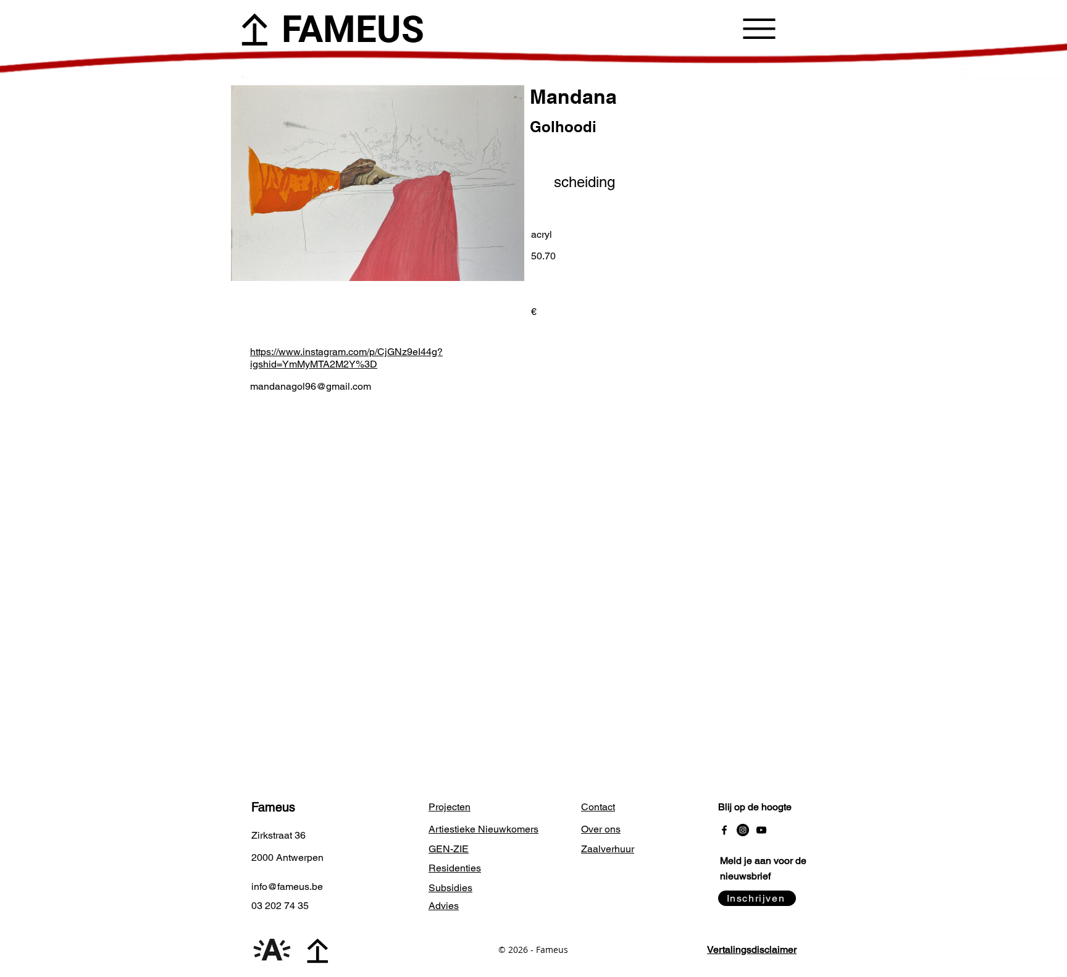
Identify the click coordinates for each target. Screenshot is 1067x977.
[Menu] (759, 28)
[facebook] (724, 830)
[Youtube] (761, 830)
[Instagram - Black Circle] (743, 830)
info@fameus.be (287, 886)
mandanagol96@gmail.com (310, 386)
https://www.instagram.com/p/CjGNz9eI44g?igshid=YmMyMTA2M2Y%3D (346, 358)
